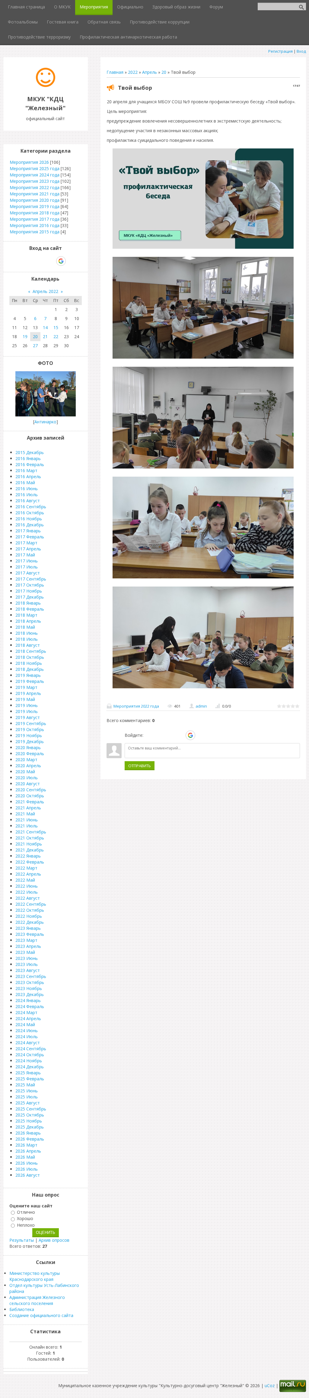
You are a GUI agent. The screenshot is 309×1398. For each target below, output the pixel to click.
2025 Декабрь (29, 1127)
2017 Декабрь (29, 597)
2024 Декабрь (29, 1067)
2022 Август (27, 898)
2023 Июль (26, 964)
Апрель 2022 (45, 291)
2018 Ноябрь (28, 663)
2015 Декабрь (29, 452)
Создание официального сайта (41, 1315)
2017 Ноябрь (28, 591)
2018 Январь (28, 603)
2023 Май (25, 952)
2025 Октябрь (29, 1115)
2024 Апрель (28, 1018)
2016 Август (27, 500)
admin (201, 706)
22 (55, 336)
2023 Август (27, 970)
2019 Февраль (29, 681)
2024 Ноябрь (28, 1060)
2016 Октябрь (29, 512)
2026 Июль (26, 1169)
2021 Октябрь (29, 838)
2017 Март (26, 543)
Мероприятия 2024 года (34, 175)
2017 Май (25, 555)
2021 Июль (26, 826)
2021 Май (25, 814)
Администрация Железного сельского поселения (37, 1300)
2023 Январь (28, 928)
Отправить (139, 765)
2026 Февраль (29, 1139)
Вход (301, 51)
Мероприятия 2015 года (34, 232)
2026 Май (25, 1157)
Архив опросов (54, 1240)
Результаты (21, 1240)
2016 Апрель (28, 476)
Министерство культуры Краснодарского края (34, 1276)
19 (25, 336)
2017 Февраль (29, 537)
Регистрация (280, 51)
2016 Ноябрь (28, 519)
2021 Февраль (29, 802)
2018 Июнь (26, 633)
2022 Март (26, 868)
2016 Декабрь (29, 525)
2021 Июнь (26, 820)
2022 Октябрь (29, 910)
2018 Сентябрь (30, 651)
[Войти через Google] (190, 735)
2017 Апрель (28, 549)
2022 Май (25, 880)
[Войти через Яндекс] (179, 735)
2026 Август (27, 1175)
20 (163, 72)
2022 (133, 72)
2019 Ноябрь (28, 735)
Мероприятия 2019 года (34, 206)
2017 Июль (26, 567)
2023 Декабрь (29, 994)
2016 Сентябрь (30, 506)
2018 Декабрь (29, 669)
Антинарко (45, 422)
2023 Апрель (28, 946)
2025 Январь (28, 1073)
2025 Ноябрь (28, 1121)
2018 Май (25, 627)
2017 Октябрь (29, 585)
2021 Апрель (28, 808)
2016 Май (25, 482)
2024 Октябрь (29, 1054)
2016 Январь (28, 458)
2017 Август (27, 573)
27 (35, 345)
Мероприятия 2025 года (34, 168)
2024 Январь (28, 1000)
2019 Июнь (26, 705)
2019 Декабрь (29, 741)
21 (45, 336)
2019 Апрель (28, 693)
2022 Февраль (29, 862)
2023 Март (26, 940)
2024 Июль (26, 1036)
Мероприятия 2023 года (34, 181)
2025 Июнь (26, 1091)
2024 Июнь (26, 1030)
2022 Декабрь (29, 922)
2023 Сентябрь (30, 976)
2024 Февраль (29, 1006)
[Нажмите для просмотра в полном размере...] (203, 248)
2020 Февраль (29, 753)
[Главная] (45, 85)
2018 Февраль (29, 609)
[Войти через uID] (149, 735)
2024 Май (25, 1024)
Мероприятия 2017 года (34, 219)
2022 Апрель (28, 874)
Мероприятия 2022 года (136, 706)
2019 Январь (28, 675)
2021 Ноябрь (28, 844)
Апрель (149, 72)
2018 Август (27, 645)
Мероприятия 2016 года (34, 225)
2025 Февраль (29, 1079)
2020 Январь (28, 747)
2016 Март (26, 470)
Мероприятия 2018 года (34, 213)
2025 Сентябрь (30, 1109)
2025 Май (25, 1085)
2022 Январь (28, 856)
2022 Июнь (26, 886)
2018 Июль (26, 639)
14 (45, 327)
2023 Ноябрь (28, 988)
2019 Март (26, 687)
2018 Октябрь (29, 657)
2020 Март (26, 759)
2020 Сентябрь (30, 789)
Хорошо (25, 1219)
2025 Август (27, 1103)
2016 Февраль (29, 464)
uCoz (270, 1385)
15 (55, 327)
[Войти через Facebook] (169, 735)
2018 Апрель (28, 621)
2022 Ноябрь (28, 916)
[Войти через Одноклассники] (200, 735)
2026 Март (26, 1145)
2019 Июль (26, 711)
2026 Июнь (26, 1163)
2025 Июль (26, 1097)
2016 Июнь (26, 488)
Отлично (26, 1212)
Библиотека (21, 1309)
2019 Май (25, 699)
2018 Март (26, 615)
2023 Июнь (26, 958)
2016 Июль (26, 494)
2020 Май (25, 771)
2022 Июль (26, 892)
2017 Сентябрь (30, 579)
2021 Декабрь (29, 850)
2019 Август (27, 717)
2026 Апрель (28, 1151)
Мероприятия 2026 (29, 162)
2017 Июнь (26, 561)
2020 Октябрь (29, 796)
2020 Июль (26, 777)
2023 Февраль (29, 934)
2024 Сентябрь (30, 1048)
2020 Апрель (28, 765)
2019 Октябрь (29, 729)
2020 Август (27, 783)
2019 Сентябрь (30, 723)
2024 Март (26, 1012)
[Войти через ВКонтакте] (159, 735)
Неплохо (26, 1225)
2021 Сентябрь (30, 832)
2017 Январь (28, 531)
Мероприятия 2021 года (34, 194)
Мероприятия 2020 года (34, 200)
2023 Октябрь (29, 982)
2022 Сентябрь (30, 904)
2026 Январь (28, 1133)
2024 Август (27, 1042)
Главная (115, 72)
